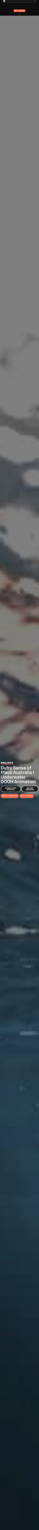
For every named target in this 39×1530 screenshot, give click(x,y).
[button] (19, 14)
